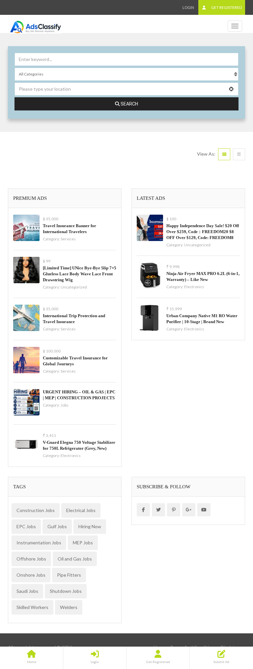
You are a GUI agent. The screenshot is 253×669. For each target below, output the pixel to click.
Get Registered (226, 7)
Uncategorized (74, 287)
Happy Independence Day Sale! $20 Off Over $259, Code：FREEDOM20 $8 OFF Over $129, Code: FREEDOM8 (202, 231)
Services (68, 238)
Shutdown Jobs (66, 591)
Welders (68, 607)
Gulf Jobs (57, 526)
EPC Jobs (26, 526)
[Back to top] (231, 628)
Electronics (71, 455)
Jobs (65, 405)
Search (129, 103)
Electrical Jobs (81, 510)
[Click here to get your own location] (231, 89)
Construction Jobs (35, 510)
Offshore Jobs (31, 559)
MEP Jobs (83, 542)
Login (188, 7)
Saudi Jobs (27, 591)
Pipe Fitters (69, 575)
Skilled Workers (32, 607)
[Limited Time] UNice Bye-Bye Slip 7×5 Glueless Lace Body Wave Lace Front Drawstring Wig (79, 273)
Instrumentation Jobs (38, 542)
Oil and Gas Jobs (75, 559)
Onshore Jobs (30, 575)
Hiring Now (89, 526)
